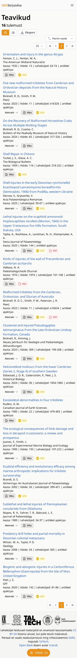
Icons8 (53, 645)
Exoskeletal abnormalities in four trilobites (33, 400)
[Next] (67, 46)
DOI (24, 74)
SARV (71, 637)
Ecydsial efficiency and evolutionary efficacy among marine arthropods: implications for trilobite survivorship (39, 470)
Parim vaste (59, 38)
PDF (55, 250)
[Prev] (56, 46)
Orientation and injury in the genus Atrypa (33, 54)
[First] (50, 46)
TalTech (43, 641)
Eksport (30, 32)
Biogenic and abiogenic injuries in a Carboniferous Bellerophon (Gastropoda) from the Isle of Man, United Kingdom (38, 571)
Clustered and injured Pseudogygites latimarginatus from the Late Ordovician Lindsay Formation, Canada (37, 329)
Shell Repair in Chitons (19, 154)
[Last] (73, 46)
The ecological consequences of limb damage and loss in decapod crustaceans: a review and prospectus (38, 433)
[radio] (5, 32)
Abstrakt (9, 112)
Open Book (26, 645)
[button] (28, 32)
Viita (11, 74)
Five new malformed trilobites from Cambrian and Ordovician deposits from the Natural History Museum (38, 87)
